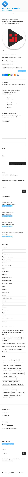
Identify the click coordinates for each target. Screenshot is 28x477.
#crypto (14, 360)
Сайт (3, 156)
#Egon (10, 84)
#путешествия (14, 387)
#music (16, 84)
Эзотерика (4, 321)
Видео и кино (5, 262)
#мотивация (20, 379)
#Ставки (22, 362)
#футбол (19, 395)
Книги (3, 286)
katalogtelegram (14, 19)
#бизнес (19, 368)
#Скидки (16, 362)
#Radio (23, 84)
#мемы (14, 379)
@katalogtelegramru (10, 204)
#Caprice (6, 84)
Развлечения (5, 310)
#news (4, 362)
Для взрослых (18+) (7, 265)
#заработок (6, 373)
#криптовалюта (6, 379)
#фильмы (5, 395)
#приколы (20, 384)
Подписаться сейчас (7, 206)
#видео (15, 370)
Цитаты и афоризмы (7, 318)
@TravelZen (8, 234)
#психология (6, 387)
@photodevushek (10, 224)
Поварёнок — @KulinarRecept (17, 343)
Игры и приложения (7, 280)
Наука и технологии (7, 298)
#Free (13, 84)
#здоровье (13, 373)
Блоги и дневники (6, 260)
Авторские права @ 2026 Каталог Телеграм (12, 473)
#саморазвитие (6, 392)
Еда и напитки (5, 271)
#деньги (21, 370)
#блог (10, 370)
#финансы (12, 395)
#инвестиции (20, 373)
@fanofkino (8, 214)
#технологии (21, 392)
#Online (20, 84)
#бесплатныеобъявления (9, 368)
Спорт (3, 313)
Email (4, 148)
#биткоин (5, 370)
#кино (10, 376)
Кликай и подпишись (8, 444)
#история (5, 376)
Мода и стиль (5, 292)
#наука (10, 381)
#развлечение (6, 389)
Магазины (4, 289)
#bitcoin (5, 360)
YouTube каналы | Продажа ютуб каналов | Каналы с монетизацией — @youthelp (12, 332)
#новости (16, 381)
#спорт (14, 392)
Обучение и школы (7, 304)
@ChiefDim (10, 425)
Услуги (4, 316)
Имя (3, 141)
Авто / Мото (5, 248)
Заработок (4, 274)
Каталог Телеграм (11, 8)
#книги (15, 376)
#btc (9, 360)
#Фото (11, 365)
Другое (4, 268)
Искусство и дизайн (7, 283)
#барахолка (18, 365)
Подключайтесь (22, 71)
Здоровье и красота (7, 277)
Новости (4, 301)
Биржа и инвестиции (7, 257)
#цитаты (5, 398)
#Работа (10, 362)
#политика (13, 384)
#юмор (10, 398)
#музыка (5, 381)
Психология (5, 307)
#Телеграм (5, 365)
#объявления (6, 384)
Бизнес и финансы (6, 254)
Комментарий (6, 121)
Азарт (3, 251)
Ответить (9, 107)
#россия (14, 389)
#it (18, 360)
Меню (14, 14)
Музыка (6, 82)
